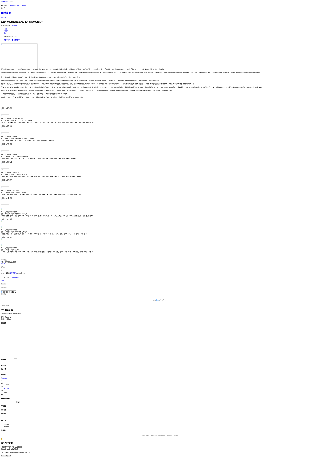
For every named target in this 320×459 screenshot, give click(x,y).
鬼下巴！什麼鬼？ (12, 40)
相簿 (5, 29)
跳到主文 (3, 17)
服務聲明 (176, 435)
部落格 (6, 31)
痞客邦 (12, 273)
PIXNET (147, 435)
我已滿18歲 (4, 455)
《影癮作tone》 (15, 277)
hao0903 (3, 263)
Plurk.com (15, 358)
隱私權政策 (169, 435)
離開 (9, 455)
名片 (5, 33)
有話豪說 (6, 12)
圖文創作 (14, 25)
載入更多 (3, 283)
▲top (2, 280)
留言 (15, 273)
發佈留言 (3, 294)
